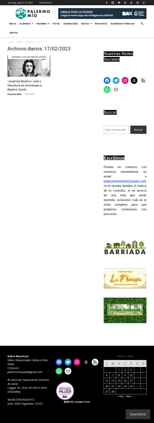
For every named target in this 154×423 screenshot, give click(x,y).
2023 (19, 42)
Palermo (41, 23)
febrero (30, 42)
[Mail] (119, 2)
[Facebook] (106, 2)
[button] (141, 24)
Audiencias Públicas (123, 23)
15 (119, 380)
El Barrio (25, 23)
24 (131, 386)
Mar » (129, 396)
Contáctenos (45, 2)
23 (125, 386)
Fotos (56, 23)
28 (112, 391)
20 (106, 386)
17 (131, 380)
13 (106, 380)
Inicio (12, 23)
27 (106, 391)
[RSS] (125, 2)
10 (131, 375)
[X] (131, 2)
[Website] (137, 2)
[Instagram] (113, 2)
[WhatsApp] (143, 2)
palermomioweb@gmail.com (125, 181)
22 (119, 386)
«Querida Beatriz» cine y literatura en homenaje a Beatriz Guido (25, 85)
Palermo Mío (14, 94)
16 (125, 380)
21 (112, 386)
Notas (85, 23)
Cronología (70, 23)
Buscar (138, 129)
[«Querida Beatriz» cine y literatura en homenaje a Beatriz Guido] (29, 66)
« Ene (120, 396)
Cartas (13, 32)
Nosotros (101, 23)
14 (112, 380)
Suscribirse (138, 414)
